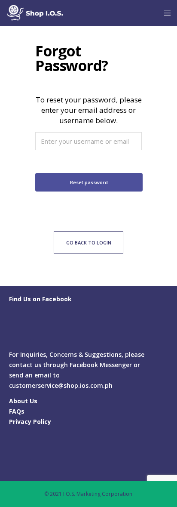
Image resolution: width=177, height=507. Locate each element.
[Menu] (165, 13)
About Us (23, 401)
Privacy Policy (30, 421)
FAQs (16, 411)
